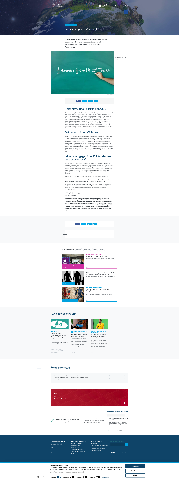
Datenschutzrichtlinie (113, 426)
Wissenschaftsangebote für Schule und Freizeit (99, 446)
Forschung (87, 249)
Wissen (72, 12)
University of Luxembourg (83, 31)
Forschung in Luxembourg (76, 443)
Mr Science (107, 12)
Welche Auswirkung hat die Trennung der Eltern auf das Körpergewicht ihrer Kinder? (101, 273)
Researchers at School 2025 (93, 254)
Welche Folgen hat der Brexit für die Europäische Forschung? (97, 290)
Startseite (126, 20)
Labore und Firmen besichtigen (98, 448)
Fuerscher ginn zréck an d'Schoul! (97, 256)
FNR (87, 267)
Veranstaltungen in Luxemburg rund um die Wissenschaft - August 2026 (58, 336)
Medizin (95, 249)
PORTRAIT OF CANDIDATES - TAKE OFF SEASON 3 (99, 332)
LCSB (77, 31)
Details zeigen (105, 477)
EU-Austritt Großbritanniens (94, 287)
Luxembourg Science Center (57, 348)
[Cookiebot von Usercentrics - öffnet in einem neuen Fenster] (41, 477)
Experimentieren (81, 12)
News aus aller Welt (56, 444)
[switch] (72, 477)
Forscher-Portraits (75, 447)
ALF (74, 352)
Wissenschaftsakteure (75, 445)
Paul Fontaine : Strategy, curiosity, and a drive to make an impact (98, 336)
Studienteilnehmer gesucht (77, 449)
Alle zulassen (135, 466)
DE (125, 5)
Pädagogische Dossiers (96, 450)
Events (72, 453)
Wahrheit (78, 249)
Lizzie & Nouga (94, 443)
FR (127, 5)
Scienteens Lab (54, 352)
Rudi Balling (73, 31)
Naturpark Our (54, 349)
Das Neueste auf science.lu (58, 441)
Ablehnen (135, 475)
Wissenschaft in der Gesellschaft (69, 20)
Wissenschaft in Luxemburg (58, 12)
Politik (102, 249)
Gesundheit (89, 271)
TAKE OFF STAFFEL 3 (79, 332)
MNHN (61, 350)
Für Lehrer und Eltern (94, 12)
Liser (87, 284)
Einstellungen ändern (117, 377)
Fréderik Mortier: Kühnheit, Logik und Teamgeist (79, 335)
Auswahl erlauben (135, 470)
